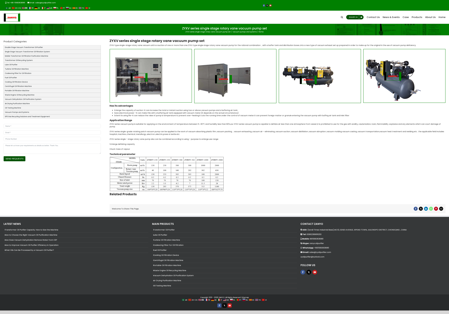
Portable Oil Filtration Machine (17, 90)
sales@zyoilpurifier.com (45, 2)
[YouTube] (314, 272)
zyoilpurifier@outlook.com (312, 256)
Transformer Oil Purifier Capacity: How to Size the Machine (31, 230)
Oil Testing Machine (13, 108)
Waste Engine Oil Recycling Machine (19, 95)
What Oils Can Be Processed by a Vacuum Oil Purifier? (29, 250)
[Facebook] (303, 272)
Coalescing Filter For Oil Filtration (18, 73)
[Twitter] (308, 272)
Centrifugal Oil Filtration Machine (18, 86)
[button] (342, 17)
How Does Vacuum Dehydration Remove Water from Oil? (31, 240)
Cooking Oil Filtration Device (16, 82)
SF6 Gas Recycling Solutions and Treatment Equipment (27, 116)
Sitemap (245, 297)
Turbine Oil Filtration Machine (17, 69)
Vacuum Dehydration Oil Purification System (23, 99)
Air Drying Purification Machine (17, 103)
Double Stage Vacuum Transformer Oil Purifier (24, 47)
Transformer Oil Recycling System (19, 60)
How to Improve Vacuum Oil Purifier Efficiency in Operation (31, 245)
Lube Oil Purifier (11, 64)
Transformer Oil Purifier (164, 230)
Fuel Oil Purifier (11, 77)
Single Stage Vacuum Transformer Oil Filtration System (27, 51)
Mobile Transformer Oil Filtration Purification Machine (26, 56)
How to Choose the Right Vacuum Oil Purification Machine (31, 235)
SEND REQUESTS (14, 159)
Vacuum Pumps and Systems (17, 112)
